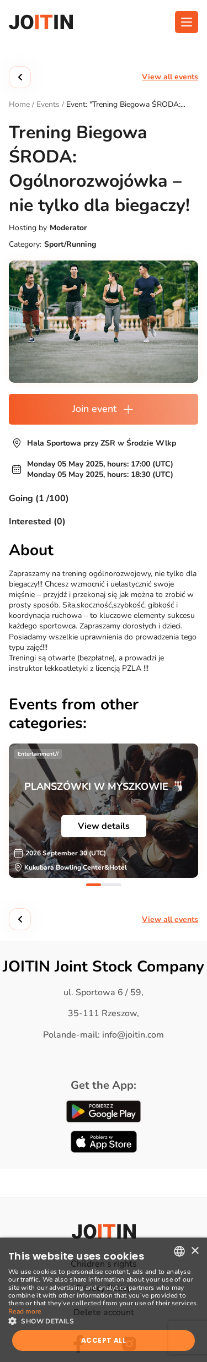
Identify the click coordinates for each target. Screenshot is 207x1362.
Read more (24, 1311)
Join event (94, 408)
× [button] (194, 1251)
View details (104, 826)
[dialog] (103, 1300)
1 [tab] (93, 884)
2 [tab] (114, 884)
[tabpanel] (103, 811)
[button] (103, 1320)
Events (48, 104)
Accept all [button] (103, 1340)
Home (19, 104)
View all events (170, 77)
